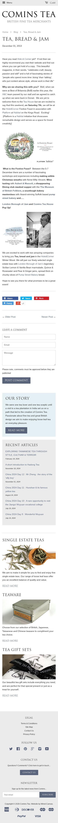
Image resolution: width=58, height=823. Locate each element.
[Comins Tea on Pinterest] (25, 749)
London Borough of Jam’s (30, 264)
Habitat (17, 112)
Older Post (10, 317)
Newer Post (47, 317)
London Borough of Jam (15, 204)
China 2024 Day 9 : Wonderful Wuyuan (24, 514)
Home (5, 32)
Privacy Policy (29, 734)
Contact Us (29, 731)
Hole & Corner (24, 59)
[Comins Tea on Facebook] (18, 749)
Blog (16, 32)
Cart (52, 2)
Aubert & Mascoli (24, 183)
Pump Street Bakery (28, 275)
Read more (16, 430)
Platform (6, 112)
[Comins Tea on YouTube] (47, 749)
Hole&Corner (12, 109)
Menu (9, 2)
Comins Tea (25, 804)
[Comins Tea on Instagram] (39, 749)
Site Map (29, 727)
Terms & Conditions (29, 723)
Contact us (29, 772)
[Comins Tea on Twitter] (11, 749)
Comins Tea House (43, 204)
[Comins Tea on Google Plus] (32, 749)
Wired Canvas (47, 804)
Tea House (28, 101)
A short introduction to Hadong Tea (22, 464)
